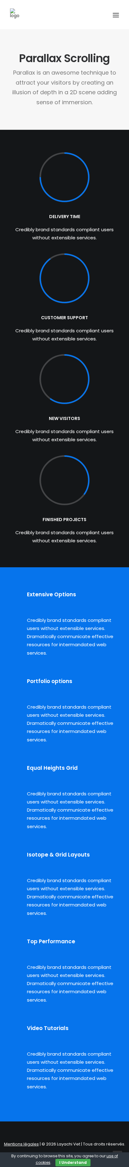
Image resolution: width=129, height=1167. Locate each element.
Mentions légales (21, 1144)
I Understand (73, 1162)
